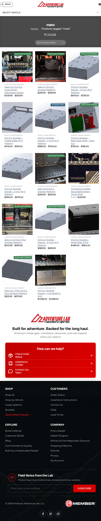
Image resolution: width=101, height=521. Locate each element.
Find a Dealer (57, 431)
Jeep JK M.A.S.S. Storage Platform (46, 190)
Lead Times (56, 414)
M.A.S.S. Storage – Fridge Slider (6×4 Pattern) (13, 141)
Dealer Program (59, 435)
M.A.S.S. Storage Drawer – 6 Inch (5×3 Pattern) (48, 243)
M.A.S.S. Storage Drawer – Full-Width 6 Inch (49, 293)
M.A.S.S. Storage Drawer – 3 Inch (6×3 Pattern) (14, 192)
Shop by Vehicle (14, 400)
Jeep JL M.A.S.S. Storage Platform (46, 88)
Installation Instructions (63, 400)
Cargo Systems (13, 404)
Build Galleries (13, 431)
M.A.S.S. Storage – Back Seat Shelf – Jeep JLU (82, 141)
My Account (57, 460)
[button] (6, 4)
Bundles (9, 410)
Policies (54, 450)
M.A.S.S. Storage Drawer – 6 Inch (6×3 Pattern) (81, 90)
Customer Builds (14, 435)
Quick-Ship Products (17, 414)
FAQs (53, 410)
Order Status (57, 395)
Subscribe (84, 488)
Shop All (9, 395)
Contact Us (56, 404)
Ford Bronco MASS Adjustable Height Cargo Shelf (80, 192)
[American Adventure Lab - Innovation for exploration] (50, 4)
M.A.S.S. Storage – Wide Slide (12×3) (80, 241)
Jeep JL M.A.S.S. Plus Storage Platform (15, 241)
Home (34, 28)
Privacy (54, 455)
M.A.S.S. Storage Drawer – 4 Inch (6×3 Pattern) (48, 141)
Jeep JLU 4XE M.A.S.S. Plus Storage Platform (15, 292)
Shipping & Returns (61, 445)
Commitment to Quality (18, 445)
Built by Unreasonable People (21, 450)
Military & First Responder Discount (70, 440)
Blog (8, 440)
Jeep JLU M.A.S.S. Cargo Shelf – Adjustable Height (14, 90)
